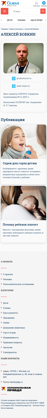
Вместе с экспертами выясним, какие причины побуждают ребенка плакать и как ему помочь (23, 232)
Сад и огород (9, 332)
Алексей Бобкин (32, 29)
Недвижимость (11, 337)
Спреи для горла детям (20, 163)
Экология (8, 347)
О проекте (8, 274)
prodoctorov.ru (24, 78)
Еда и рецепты (10, 312)
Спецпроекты (10, 352)
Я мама (21, 20)
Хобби (6, 322)
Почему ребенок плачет (20, 224)
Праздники (8, 317)
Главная (4, 29)
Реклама (7, 279)
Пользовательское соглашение (18, 284)
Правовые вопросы (12, 342)
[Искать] (43, 11)
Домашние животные (14, 327)
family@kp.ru (16, 382)
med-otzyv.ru (23, 85)
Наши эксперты (16, 29)
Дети (9, 20)
